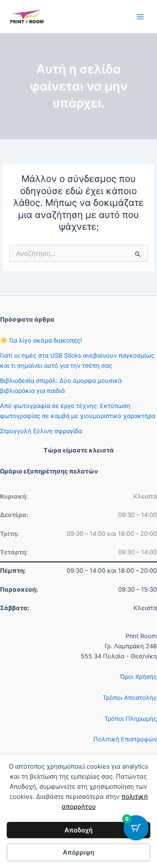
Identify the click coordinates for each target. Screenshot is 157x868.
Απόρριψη (78, 852)
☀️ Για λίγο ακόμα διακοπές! (41, 340)
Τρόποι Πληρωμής (130, 718)
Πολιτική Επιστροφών (125, 739)
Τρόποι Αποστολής (130, 698)
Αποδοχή (78, 830)
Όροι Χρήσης (138, 677)
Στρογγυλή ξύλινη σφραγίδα (41, 431)
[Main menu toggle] (140, 16)
